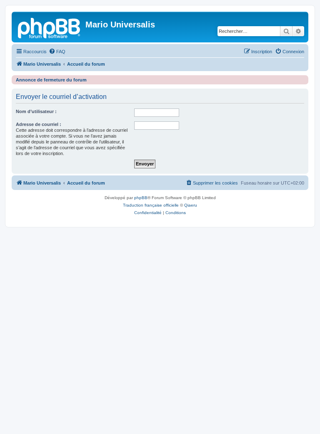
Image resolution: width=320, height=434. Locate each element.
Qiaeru (190, 205)
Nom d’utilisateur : (36, 111)
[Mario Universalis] (49, 27)
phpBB (141, 197)
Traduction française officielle (151, 205)
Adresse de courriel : (38, 124)
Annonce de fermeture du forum (51, 79)
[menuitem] (57, 52)
